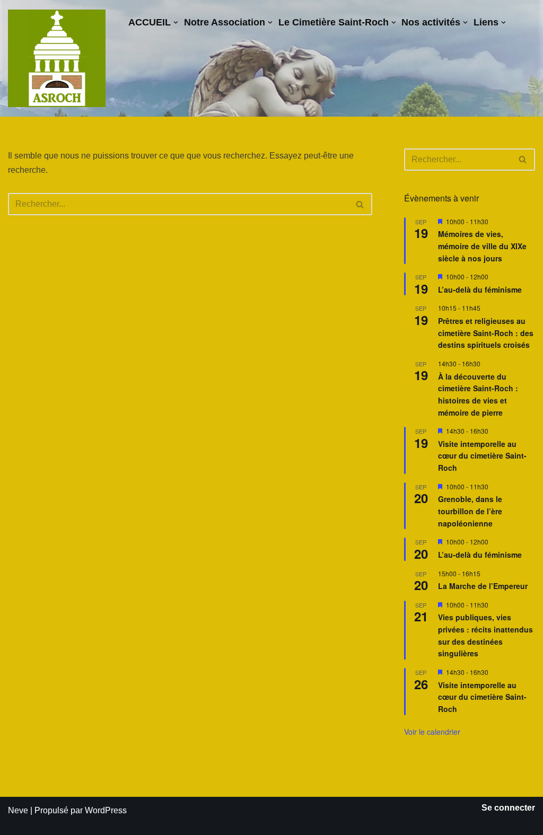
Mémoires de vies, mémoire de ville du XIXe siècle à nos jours (482, 245)
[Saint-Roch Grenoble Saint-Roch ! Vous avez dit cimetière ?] (57, 58)
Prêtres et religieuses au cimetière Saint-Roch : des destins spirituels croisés (485, 332)
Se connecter (508, 807)
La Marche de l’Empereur (483, 586)
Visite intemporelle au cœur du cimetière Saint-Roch (482, 455)
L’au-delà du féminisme (480, 289)
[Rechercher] (360, 204)
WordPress (106, 810)
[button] (175, 22)
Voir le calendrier (432, 731)
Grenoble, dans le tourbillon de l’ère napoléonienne (470, 511)
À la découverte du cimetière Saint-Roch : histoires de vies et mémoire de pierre (478, 394)
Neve (18, 810)
